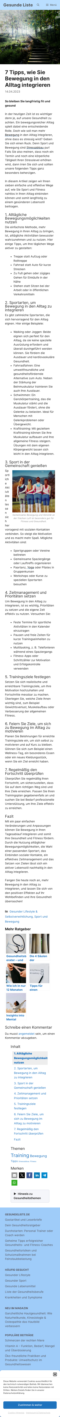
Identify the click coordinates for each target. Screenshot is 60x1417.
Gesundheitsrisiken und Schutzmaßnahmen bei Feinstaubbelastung (21, 1255)
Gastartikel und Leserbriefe (23, 1219)
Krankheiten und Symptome (23, 1297)
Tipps (14, 1161)
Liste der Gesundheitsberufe (24, 1291)
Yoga (30, 567)
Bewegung (12, 135)
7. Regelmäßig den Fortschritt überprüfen (28, 1131)
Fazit (17, 1139)
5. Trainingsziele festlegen (25, 1106)
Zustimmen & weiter (30, 1404)
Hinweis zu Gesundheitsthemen (27, 1196)
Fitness (33, 1161)
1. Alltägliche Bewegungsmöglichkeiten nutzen (32, 1058)
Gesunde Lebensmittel (20, 1286)
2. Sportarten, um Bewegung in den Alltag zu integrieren (30, 1073)
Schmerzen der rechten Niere (24, 1340)
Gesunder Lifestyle (17, 1275)
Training (20, 1155)
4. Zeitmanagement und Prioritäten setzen (30, 1096)
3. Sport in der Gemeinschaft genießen (30, 1085)
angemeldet (26, 1033)
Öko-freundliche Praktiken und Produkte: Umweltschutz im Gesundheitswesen (25, 1360)
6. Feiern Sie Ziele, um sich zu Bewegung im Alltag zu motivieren (29, 1119)
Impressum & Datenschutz (38, 1412)
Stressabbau (35, 147)
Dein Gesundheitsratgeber (22, 1225)
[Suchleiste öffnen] (38, 5)
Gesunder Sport (15, 1280)
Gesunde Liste (18, 4)
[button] (55, 1374)
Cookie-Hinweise (16, 1412)
